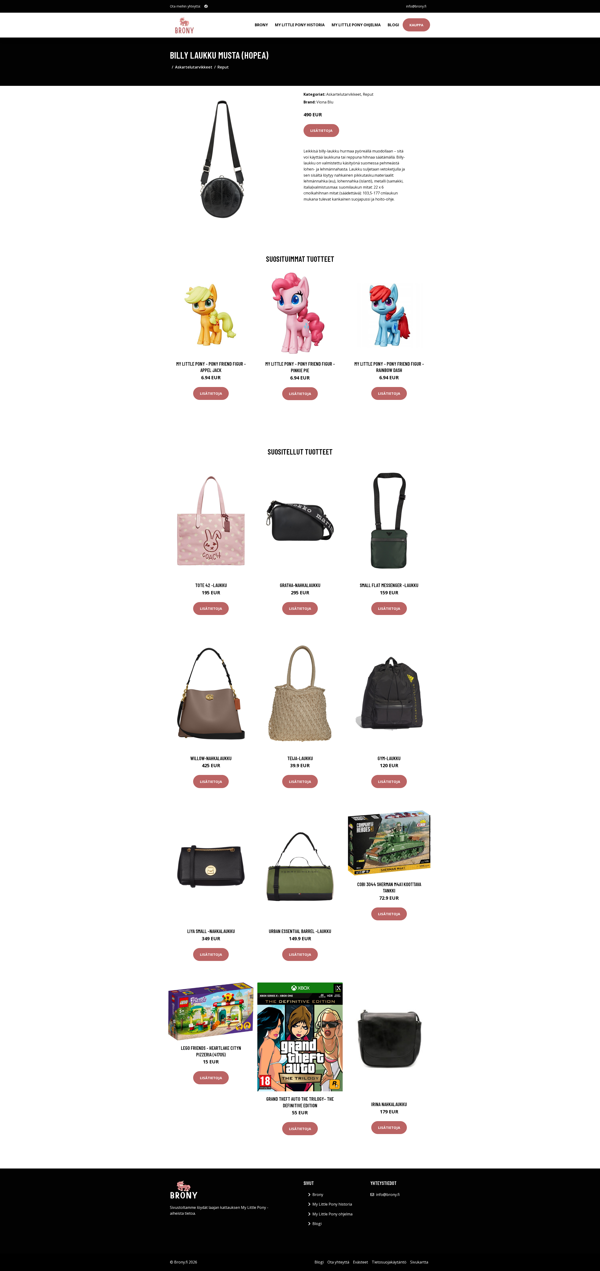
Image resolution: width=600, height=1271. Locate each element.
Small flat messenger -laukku (389, 585)
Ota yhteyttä (338, 1262)
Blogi (393, 24)
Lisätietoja (321, 130)
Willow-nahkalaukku (211, 758)
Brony (261, 24)
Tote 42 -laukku (211, 585)
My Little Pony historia (300, 24)
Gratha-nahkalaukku (300, 585)
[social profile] (206, 6)
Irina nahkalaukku (389, 1104)
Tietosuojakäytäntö (389, 1262)
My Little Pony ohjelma (356, 24)
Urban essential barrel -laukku (300, 931)
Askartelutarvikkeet (193, 67)
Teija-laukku (300, 758)
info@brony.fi (416, 6)
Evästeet (360, 1262)
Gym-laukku (389, 758)
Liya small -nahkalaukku (211, 931)
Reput (223, 67)
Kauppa (416, 25)
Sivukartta (419, 1262)
